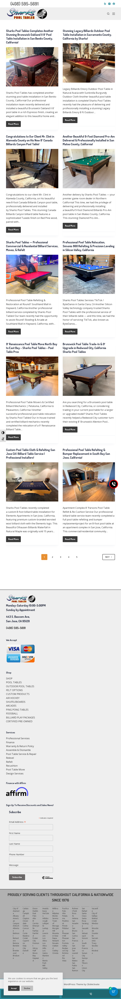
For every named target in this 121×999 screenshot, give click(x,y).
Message (13, 865)
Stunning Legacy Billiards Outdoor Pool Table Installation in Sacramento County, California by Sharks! (87, 34)
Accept (14, 988)
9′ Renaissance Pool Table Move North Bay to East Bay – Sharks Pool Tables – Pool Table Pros (31, 348)
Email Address (17, 822)
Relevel (10, 757)
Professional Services (18, 738)
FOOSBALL (12, 713)
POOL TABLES (14, 682)
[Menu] (113, 13)
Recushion (12, 765)
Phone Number (16, 854)
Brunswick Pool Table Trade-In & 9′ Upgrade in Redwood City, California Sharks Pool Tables (84, 348)
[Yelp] (105, 4)
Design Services (14, 773)
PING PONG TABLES (17, 709)
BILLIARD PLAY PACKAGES (20, 717)
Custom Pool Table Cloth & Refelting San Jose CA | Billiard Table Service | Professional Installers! (30, 453)
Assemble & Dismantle (18, 750)
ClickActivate (93, 984)
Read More (14, 124)
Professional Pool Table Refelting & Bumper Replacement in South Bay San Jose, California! (86, 453)
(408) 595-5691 (24, 4)
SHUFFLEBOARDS (15, 701)
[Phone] (91, 994)
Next (107, 557)
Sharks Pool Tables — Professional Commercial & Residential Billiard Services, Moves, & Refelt (32, 246)
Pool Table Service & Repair (21, 754)
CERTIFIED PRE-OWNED (19, 721)
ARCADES (11, 705)
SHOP (9, 678)
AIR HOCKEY (12, 698)
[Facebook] (114, 4)
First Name (14, 833)
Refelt (9, 761)
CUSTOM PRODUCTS (18, 694)
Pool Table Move (15, 769)
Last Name (14, 843)
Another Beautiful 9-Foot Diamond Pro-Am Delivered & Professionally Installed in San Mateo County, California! (89, 140)
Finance (10, 742)
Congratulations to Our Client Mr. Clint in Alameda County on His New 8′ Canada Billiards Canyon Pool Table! (30, 140)
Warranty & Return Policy (20, 746)
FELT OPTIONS (14, 690)
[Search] (108, 14)
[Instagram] (109, 4)
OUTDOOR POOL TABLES (20, 686)
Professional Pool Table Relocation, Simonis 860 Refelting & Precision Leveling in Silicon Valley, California (89, 246)
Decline (27, 988)
